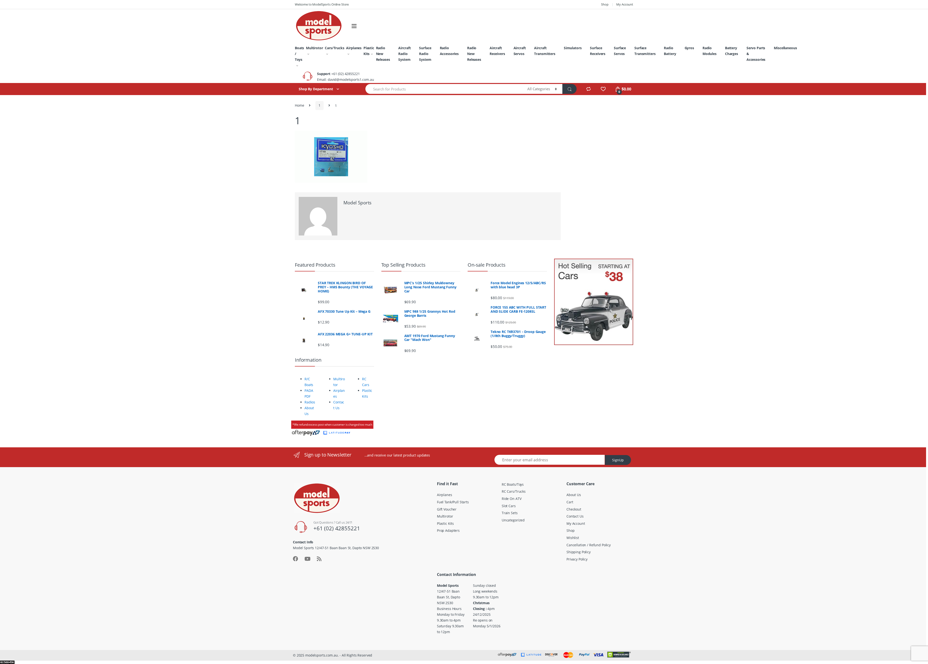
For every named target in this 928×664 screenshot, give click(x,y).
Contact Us (575, 516)
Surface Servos (620, 51)
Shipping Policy (578, 552)
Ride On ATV (511, 498)
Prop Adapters (448, 530)
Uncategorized (513, 520)
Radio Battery (670, 51)
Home (299, 105)
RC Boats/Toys (513, 484)
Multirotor (314, 48)
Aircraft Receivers (497, 51)
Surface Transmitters (644, 51)
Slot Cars (509, 506)
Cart (569, 502)
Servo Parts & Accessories (756, 54)
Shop (604, 4)
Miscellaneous (785, 48)
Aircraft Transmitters (544, 51)
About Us (573, 494)
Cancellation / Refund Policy (588, 545)
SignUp (618, 460)
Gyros (689, 48)
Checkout (573, 509)
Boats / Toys (299, 54)
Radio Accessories (449, 51)
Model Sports (357, 203)
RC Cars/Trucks (514, 491)
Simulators (573, 48)
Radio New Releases (383, 54)
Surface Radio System (425, 54)
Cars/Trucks (334, 48)
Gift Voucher (447, 509)
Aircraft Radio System (404, 54)
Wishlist (572, 537)
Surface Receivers (597, 51)
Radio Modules (710, 51)
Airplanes (354, 48)
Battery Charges (731, 51)
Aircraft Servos (520, 51)
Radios (309, 402)
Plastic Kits (368, 51)
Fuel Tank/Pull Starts (453, 502)
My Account (624, 4)
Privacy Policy (576, 559)
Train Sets (510, 513)
